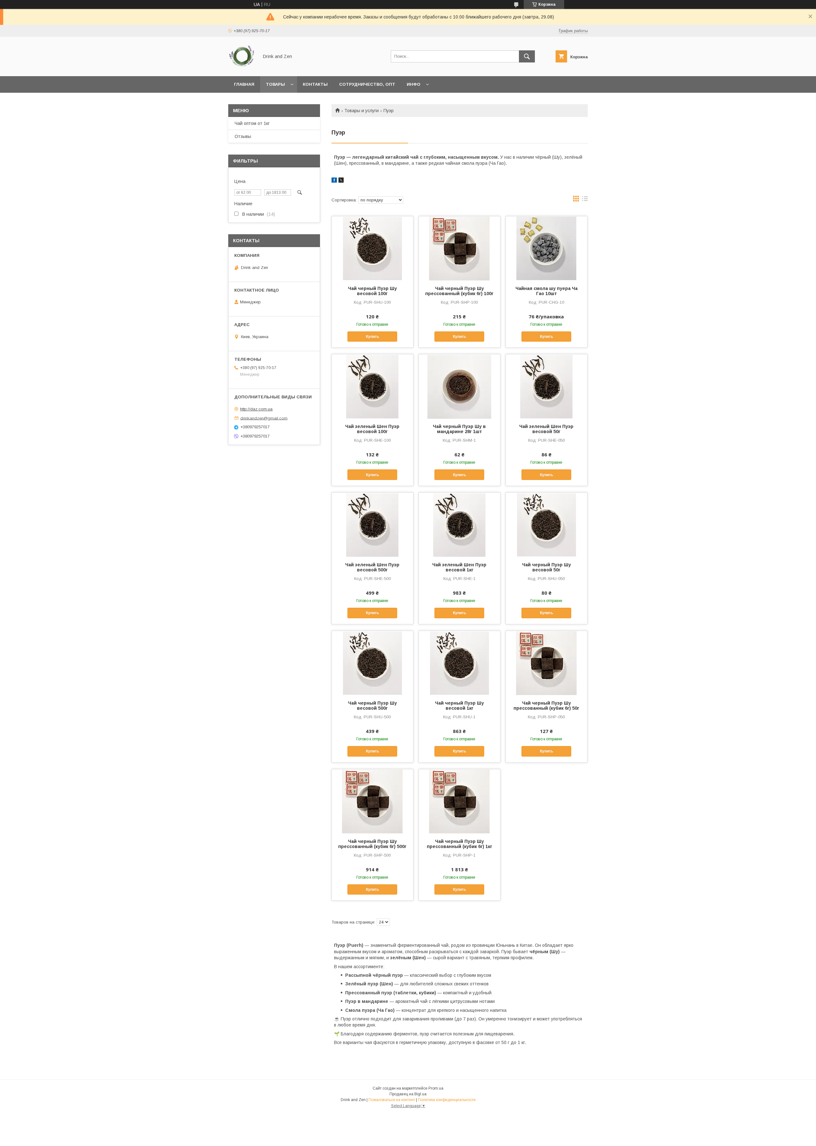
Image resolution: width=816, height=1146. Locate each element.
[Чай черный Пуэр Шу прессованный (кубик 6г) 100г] (459, 248)
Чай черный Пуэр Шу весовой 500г (372, 705)
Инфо (413, 84)
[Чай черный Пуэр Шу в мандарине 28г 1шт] (459, 386)
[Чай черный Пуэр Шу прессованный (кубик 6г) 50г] (546, 663)
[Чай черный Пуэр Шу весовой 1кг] (459, 663)
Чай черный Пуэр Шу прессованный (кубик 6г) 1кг (459, 844)
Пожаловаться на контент (391, 1100)
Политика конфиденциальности (447, 1100)
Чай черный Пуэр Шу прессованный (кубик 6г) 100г (459, 291)
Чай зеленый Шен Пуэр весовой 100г (372, 429)
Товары (275, 84)
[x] (341, 181)
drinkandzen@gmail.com (264, 418)
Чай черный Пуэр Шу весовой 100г (372, 291)
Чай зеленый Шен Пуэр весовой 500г (372, 567)
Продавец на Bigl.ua (408, 1094)
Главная (244, 84)
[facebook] (334, 181)
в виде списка (585, 200)
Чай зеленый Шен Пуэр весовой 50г (546, 429)
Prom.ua (435, 1088)
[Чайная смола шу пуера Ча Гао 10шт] (546, 248)
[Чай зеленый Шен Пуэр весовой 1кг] (459, 524)
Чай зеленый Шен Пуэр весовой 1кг (459, 567)
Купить (372, 336)
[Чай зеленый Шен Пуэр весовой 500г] (372, 524)
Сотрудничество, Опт (367, 84)
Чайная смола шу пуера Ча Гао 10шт (546, 291)
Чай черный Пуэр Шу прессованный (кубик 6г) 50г (546, 705)
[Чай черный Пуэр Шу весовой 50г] (546, 524)
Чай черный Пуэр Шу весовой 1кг (459, 705)
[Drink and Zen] (241, 67)
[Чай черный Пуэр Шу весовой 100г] (372, 248)
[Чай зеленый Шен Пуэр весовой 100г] (372, 386)
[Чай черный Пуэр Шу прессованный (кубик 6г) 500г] (372, 801)
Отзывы (243, 136)
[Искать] (527, 56)
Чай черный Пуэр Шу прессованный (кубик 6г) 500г (372, 844)
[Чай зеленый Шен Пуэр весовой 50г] (546, 386)
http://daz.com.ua (256, 409)
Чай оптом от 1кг (252, 123)
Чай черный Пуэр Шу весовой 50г (546, 567)
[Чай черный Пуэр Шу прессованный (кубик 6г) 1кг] (459, 801)
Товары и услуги (361, 110)
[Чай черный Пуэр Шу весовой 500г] (372, 663)
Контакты (315, 84)
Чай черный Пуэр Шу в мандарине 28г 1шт (459, 429)
